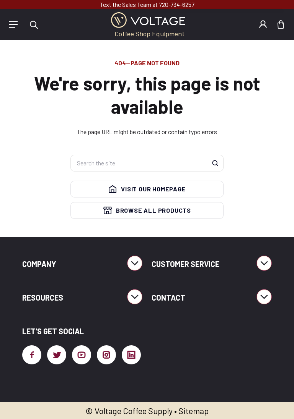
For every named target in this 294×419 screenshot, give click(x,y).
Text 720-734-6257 (147, 4)
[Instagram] (106, 354)
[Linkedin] (131, 354)
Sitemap (193, 411)
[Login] (263, 24)
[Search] (215, 163)
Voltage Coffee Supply (134, 411)
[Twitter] (56, 354)
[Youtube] (81, 354)
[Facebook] (31, 354)
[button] (33, 24)
